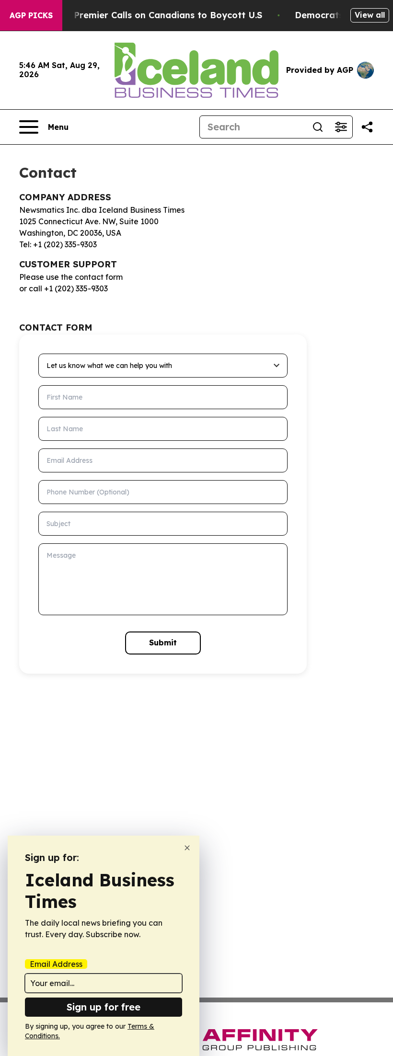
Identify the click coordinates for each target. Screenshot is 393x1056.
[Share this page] (367, 127)
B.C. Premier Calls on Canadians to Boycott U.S (158, 15)
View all (370, 15)
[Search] (317, 127)
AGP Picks (31, 15)
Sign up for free (103, 1007)
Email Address (56, 964)
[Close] (187, 847)
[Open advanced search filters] (340, 127)
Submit (163, 642)
